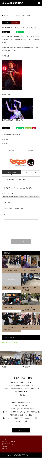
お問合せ (4, 449)
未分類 (6, 22)
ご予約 (21, 430)
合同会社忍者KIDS (12, 3)
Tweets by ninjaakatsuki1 (10, 342)
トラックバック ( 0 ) (30, 172)
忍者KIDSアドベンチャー (9, 444)
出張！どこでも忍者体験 (8, 441)
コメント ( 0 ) (12, 172)
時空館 (4, 439)
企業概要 (4, 446)
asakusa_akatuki (14, 134)
